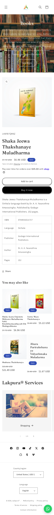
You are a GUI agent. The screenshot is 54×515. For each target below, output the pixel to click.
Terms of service (21, 505)
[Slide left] (20, 436)
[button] (6, 7)
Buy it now (27, 190)
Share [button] (8, 271)
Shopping (25, 425)
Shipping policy (36, 505)
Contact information (28, 510)
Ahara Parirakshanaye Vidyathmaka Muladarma (39, 350)
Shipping (17, 164)
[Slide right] (33, 436)
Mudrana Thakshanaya (13, 362)
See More (27, 62)
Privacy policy (42, 501)
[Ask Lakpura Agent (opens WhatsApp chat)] (48, 509)
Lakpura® (16, 501)
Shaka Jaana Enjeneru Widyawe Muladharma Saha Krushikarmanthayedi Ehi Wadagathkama (14, 321)
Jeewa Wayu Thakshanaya (33, 318)
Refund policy (28, 501)
